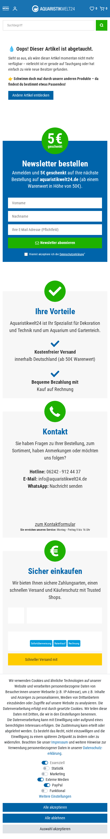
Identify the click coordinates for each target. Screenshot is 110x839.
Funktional (57, 791)
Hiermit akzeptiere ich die (57, 254)
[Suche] (101, 25)
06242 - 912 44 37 (63, 471)
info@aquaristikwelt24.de (62, 479)
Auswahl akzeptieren (55, 829)
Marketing (57, 774)
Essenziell (57, 763)
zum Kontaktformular (55, 524)
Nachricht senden (66, 486)
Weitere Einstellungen (55, 796)
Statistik (57, 768)
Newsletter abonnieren (57, 243)
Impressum (59, 742)
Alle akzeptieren (55, 807)
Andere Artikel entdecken (30, 95)
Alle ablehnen (55, 818)
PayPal (57, 785)
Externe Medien (57, 779)
